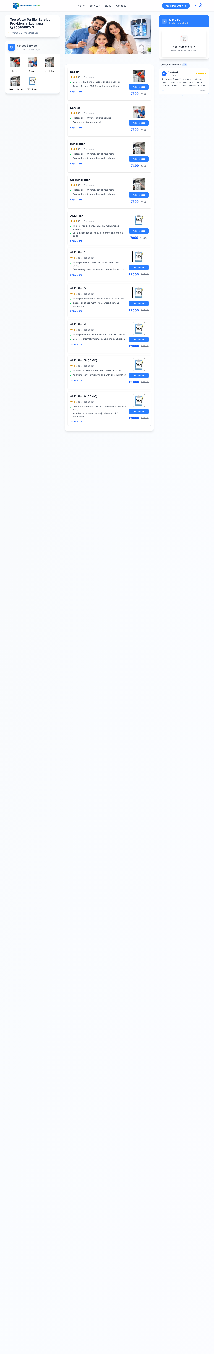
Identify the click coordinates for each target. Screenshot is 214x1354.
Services (95, 5)
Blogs (108, 5)
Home (81, 5)
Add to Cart (139, 86)
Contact (121, 5)
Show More (76, 91)
